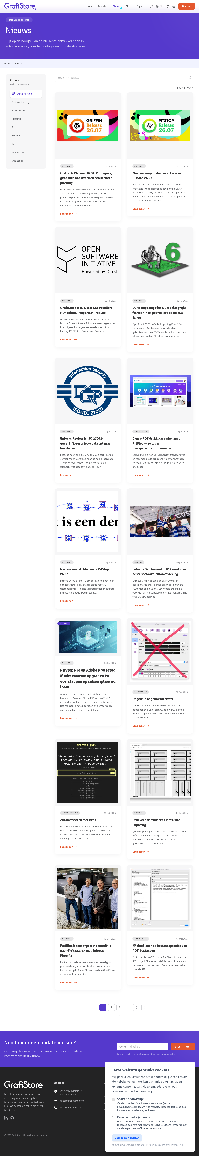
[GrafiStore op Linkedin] (6, 1118)
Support (141, 6)
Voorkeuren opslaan (127, 1137)
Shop (128, 6)
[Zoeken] (190, 78)
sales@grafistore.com (72, 1100)
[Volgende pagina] (136, 1007)
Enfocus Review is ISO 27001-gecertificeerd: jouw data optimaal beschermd (85, 443)
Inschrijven (183, 1046)
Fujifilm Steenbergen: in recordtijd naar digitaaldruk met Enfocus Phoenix (85, 950)
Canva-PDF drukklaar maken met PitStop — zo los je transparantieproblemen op (156, 443)
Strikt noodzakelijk (130, 1099)
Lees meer (66, 213)
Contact (186, 6)
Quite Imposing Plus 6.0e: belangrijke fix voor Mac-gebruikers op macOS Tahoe (159, 313)
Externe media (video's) (133, 1117)
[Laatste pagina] (144, 1007)
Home (89, 6)
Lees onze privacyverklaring (169, 1144)
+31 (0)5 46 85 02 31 (71, 1107)
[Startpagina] (20, 6)
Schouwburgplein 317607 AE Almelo (71, 1092)
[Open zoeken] (151, 6)
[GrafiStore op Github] (12, 1118)
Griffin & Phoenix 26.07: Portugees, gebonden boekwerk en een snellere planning (86, 178)
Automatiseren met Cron (78, 820)
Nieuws (116, 6)
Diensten (102, 6)
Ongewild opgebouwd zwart (152, 699)
